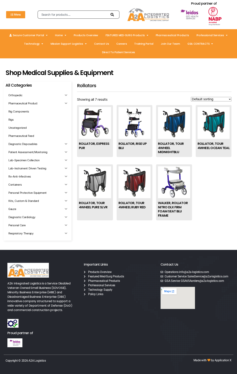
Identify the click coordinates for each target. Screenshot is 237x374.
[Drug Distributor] (218, 16)
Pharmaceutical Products (172, 35)
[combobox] (72, 15)
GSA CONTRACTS (198, 44)
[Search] (113, 15)
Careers (121, 44)
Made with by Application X (212, 360)
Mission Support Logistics (67, 44)
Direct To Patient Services (118, 52)
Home (59, 35)
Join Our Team (170, 44)
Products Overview (86, 35)
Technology (32, 44)
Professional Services (210, 35)
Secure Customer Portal (28, 35)
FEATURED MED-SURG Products (125, 35)
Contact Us (101, 44)
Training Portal (143, 44)
